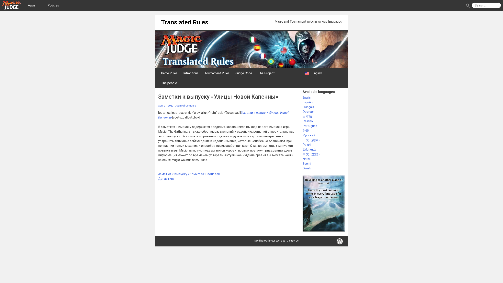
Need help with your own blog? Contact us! (276, 240)
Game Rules (169, 73)
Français (308, 107)
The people (169, 83)
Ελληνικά (309, 149)
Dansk (307, 168)
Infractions (190, 73)
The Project (266, 73)
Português (310, 126)
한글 (306, 130)
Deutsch (308, 112)
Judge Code (243, 73)
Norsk (307, 159)
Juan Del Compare (185, 105)
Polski (307, 145)
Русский (309, 135)
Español (308, 102)
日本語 (307, 116)
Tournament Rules (216, 73)
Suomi (307, 163)
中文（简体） (312, 140)
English (307, 97)
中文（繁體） (312, 154)
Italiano (308, 121)
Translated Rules (184, 22)
